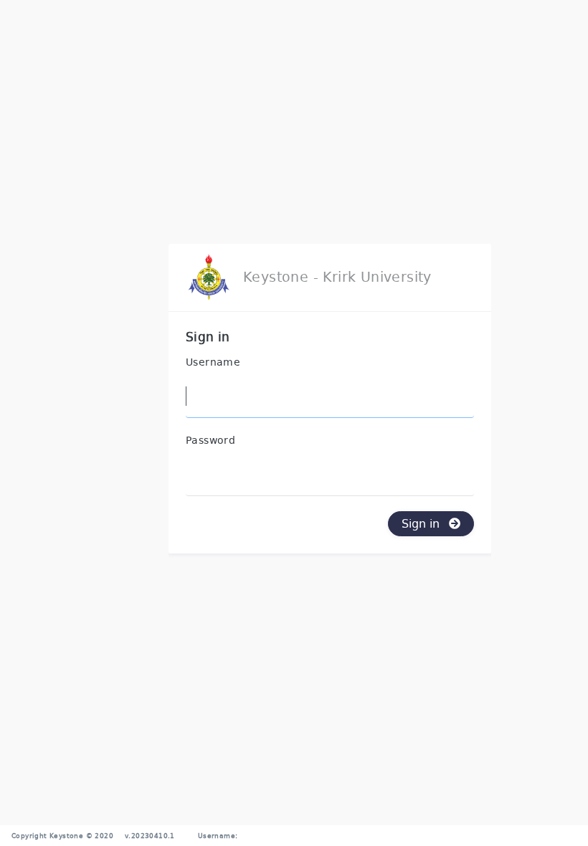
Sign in (422, 523)
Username (213, 362)
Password (210, 440)
